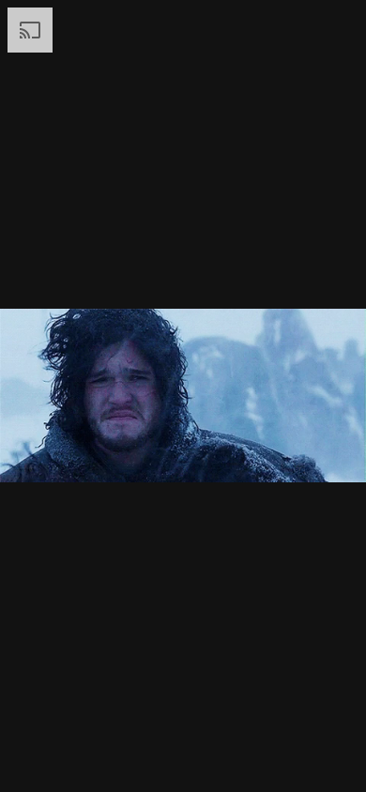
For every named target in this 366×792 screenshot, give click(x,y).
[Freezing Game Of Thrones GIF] (183, 396)
